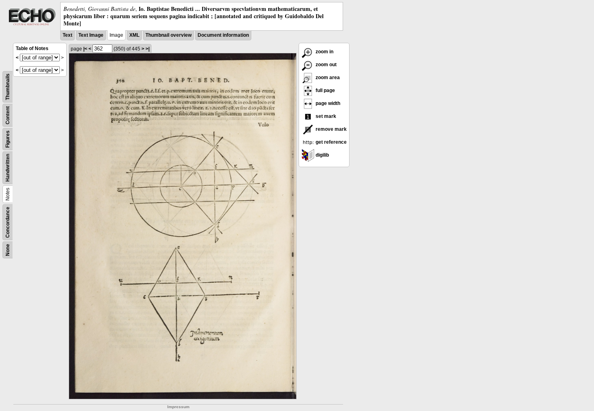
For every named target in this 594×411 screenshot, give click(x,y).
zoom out (325, 64)
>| (147, 49)
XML (134, 35)
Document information (223, 35)
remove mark (330, 129)
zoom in (323, 52)
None (8, 250)
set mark (325, 116)
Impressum (178, 407)
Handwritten (8, 168)
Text (67, 35)
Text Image (90, 35)
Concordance (8, 222)
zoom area (327, 77)
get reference (330, 142)
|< (85, 49)
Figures (8, 139)
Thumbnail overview (168, 35)
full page (324, 90)
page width (327, 103)
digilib (321, 155)
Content (8, 115)
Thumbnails (8, 86)
